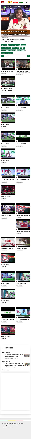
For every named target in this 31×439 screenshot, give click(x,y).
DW (9, 45)
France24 (4, 47)
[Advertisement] (15, 429)
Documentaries (9, 53)
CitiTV (13, 47)
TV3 (21, 47)
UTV (24, 47)
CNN (6, 45)
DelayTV (3, 50)
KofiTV (7, 50)
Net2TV (17, 47)
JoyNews (9, 47)
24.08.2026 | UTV (4, 340)
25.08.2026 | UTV (4, 218)
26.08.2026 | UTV (4, 73)
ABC (19, 45)
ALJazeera (23, 45)
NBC (16, 45)
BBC (3, 45)
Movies (3, 53)
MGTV (18, 50)
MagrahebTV (13, 50)
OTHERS (23, 50)
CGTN (12, 45)
